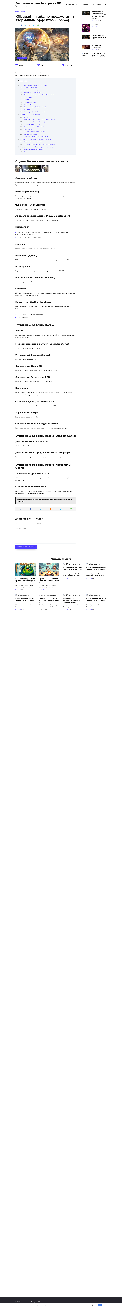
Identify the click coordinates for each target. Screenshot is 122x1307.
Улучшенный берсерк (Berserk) (34, 122)
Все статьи (97, 4)
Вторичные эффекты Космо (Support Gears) (35, 139)
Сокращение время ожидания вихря (36, 136)
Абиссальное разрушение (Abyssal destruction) (39, 95)
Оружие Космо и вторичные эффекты (33, 85)
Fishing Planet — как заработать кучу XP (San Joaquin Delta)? (98, 55)
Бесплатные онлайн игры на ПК (38, 3)
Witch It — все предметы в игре (97, 46)
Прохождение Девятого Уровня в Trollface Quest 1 (49, 581)
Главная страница (20, 11)
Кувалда (26, 99)
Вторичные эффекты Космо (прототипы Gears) (36, 147)
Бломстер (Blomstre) (31, 90)
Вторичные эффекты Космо (30, 114)
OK (100, 1305)
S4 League (95, 25)
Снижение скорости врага (32, 152)
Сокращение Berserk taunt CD (34, 127)
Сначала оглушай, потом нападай (34, 131)
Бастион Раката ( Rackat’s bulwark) (35, 107)
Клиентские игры (71, 4)
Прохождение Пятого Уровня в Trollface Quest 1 (49, 600)
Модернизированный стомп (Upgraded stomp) (39, 119)
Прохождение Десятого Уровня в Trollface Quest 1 (25, 581)
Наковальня (28, 97)
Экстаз (26, 117)
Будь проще (28, 129)
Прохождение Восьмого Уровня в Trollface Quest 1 (72, 569)
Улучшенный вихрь (30, 134)
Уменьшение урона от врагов (33, 149)
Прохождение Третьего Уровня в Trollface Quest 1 (96, 600)
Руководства (85, 4)
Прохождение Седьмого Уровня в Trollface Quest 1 (96, 569)
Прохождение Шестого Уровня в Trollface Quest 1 (25, 600)
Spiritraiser (27, 109)
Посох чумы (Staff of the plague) (34, 112)
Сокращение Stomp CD (32, 124)
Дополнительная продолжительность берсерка (39, 144)
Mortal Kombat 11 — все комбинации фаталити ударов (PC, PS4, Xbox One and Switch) (99, 15)
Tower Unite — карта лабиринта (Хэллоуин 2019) (99, 37)
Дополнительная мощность (33, 142)
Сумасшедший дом (30, 87)
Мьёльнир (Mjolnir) (30, 102)
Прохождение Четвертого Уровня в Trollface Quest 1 (71, 600)
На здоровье (28, 104)
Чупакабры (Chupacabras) (32, 92)
